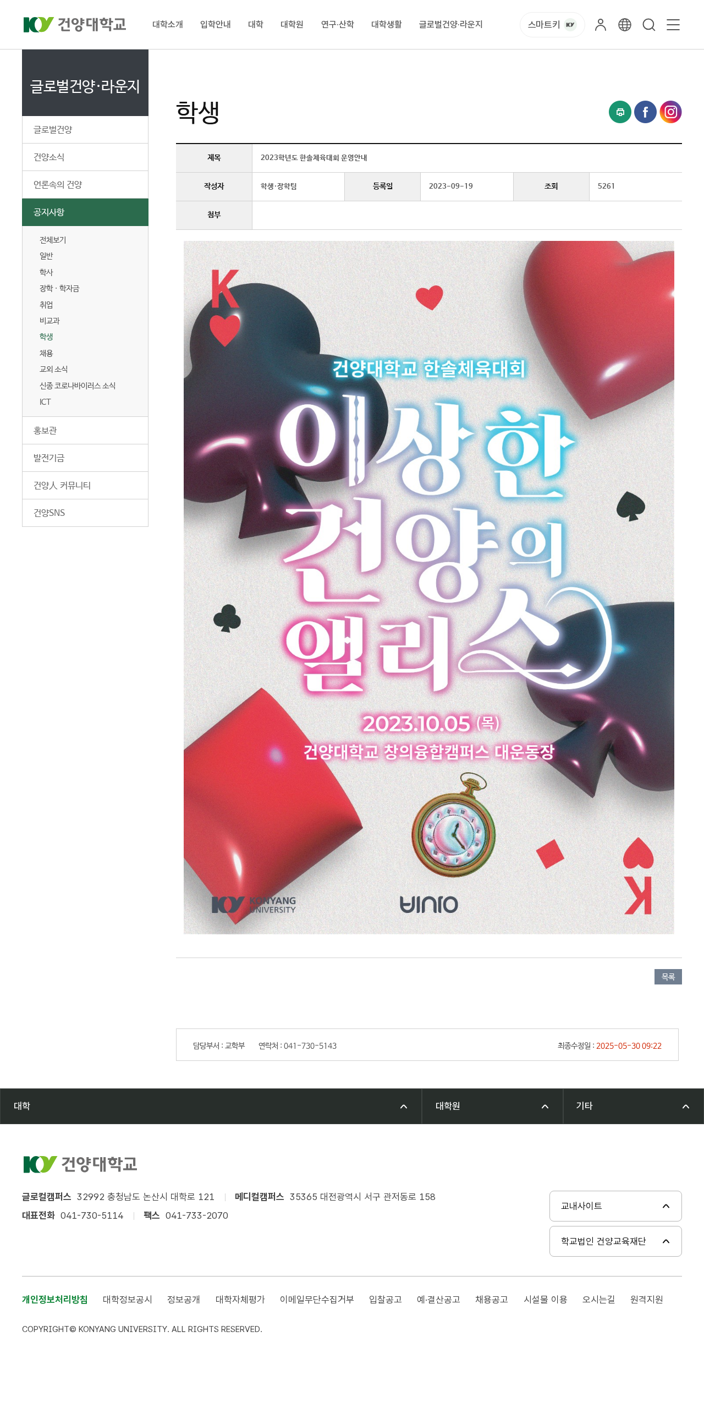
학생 (46, 337)
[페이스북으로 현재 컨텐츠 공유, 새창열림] (645, 112)
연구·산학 (337, 24)
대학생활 (386, 24)
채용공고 (491, 1299)
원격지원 (646, 1299)
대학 (255, 24)
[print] (620, 112)
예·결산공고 (438, 1299)
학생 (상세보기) (355, 62)
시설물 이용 (546, 1299)
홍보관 (45, 431)
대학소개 (167, 24)
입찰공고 (385, 1299)
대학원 (292, 24)
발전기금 (49, 458)
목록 (668, 977)
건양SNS (49, 513)
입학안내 (215, 24)
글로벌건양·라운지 (451, 24)
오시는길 (598, 1299)
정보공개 (183, 1299)
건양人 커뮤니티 (62, 486)
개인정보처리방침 (55, 1299)
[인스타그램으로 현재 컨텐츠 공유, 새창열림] (670, 112)
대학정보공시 (127, 1299)
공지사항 (49, 212)
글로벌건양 (53, 130)
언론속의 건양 (58, 185)
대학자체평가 (240, 1299)
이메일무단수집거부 (317, 1299)
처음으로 (189, 62)
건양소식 (49, 157)
